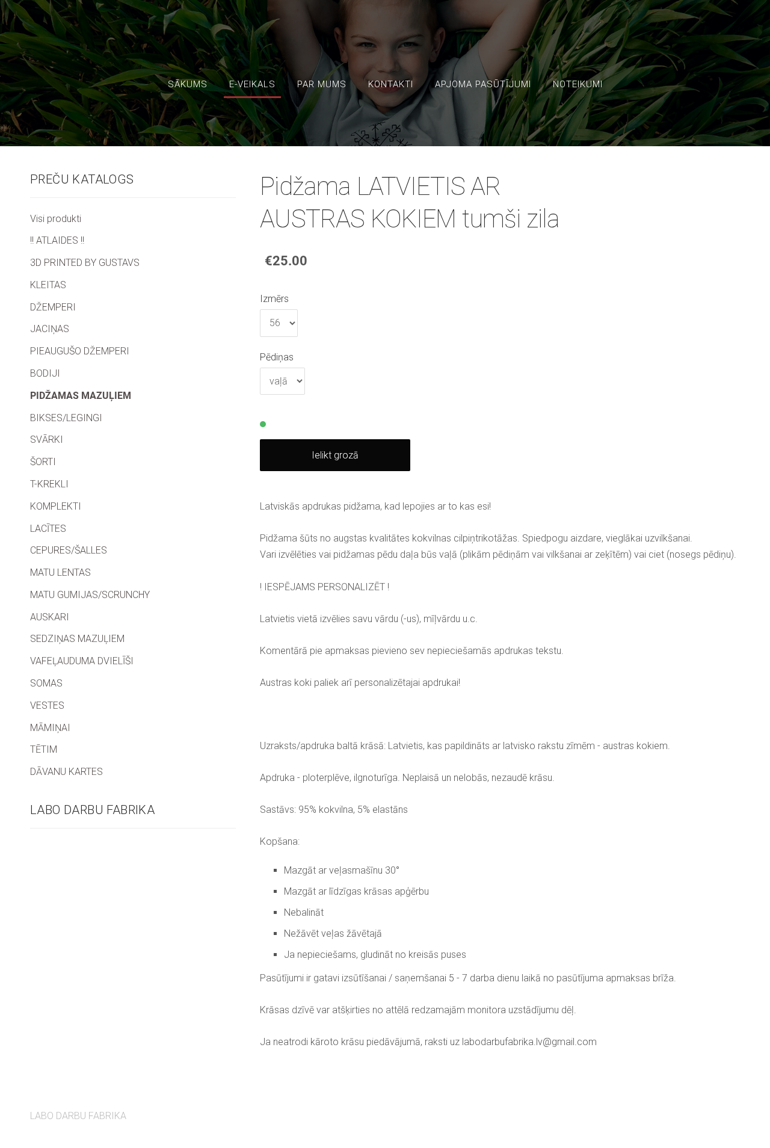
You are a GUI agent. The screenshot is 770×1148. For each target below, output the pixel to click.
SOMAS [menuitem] (46, 683)
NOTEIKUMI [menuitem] (578, 84)
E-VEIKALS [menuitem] (252, 84)
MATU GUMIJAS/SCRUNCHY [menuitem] (90, 594)
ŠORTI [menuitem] (43, 462)
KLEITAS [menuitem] (48, 285)
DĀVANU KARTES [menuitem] (66, 771)
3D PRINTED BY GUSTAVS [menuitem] (85, 262)
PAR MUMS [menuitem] (321, 84)
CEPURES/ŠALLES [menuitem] (68, 550)
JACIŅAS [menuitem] (49, 329)
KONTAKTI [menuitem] (390, 84)
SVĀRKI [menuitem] (46, 439)
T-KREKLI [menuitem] (49, 484)
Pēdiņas (277, 357)
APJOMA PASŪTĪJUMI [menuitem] (483, 84)
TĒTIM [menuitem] (43, 749)
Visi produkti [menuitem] (55, 218)
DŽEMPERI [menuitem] (53, 307)
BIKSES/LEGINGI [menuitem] (66, 418)
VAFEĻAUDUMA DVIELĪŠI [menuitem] (82, 661)
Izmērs (274, 298)
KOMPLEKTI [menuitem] (55, 506)
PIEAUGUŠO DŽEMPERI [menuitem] (79, 351)
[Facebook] (701, 1108)
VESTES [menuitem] (47, 705)
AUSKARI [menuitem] (49, 617)
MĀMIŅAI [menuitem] (50, 727)
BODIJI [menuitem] (45, 373)
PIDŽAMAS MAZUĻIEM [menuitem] (80, 395)
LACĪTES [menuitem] (48, 528)
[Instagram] (728, 1108)
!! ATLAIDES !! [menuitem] (57, 240)
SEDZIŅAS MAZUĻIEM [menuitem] (77, 638)
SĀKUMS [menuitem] (188, 84)
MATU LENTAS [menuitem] (60, 572)
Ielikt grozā (335, 455)
